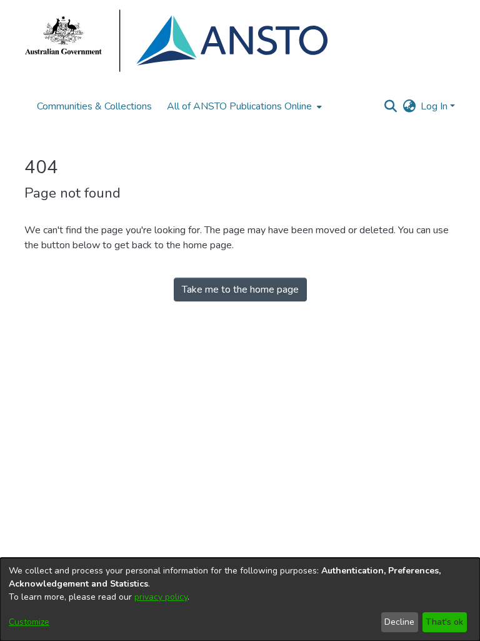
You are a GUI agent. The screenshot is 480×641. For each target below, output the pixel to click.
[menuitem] (243, 106)
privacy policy (161, 597)
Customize (29, 622)
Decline (399, 622)
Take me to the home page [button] (240, 289)
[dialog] (240, 599)
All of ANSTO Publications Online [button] (239, 106)
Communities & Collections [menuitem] (94, 106)
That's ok (444, 622)
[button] (390, 106)
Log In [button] (435, 106)
